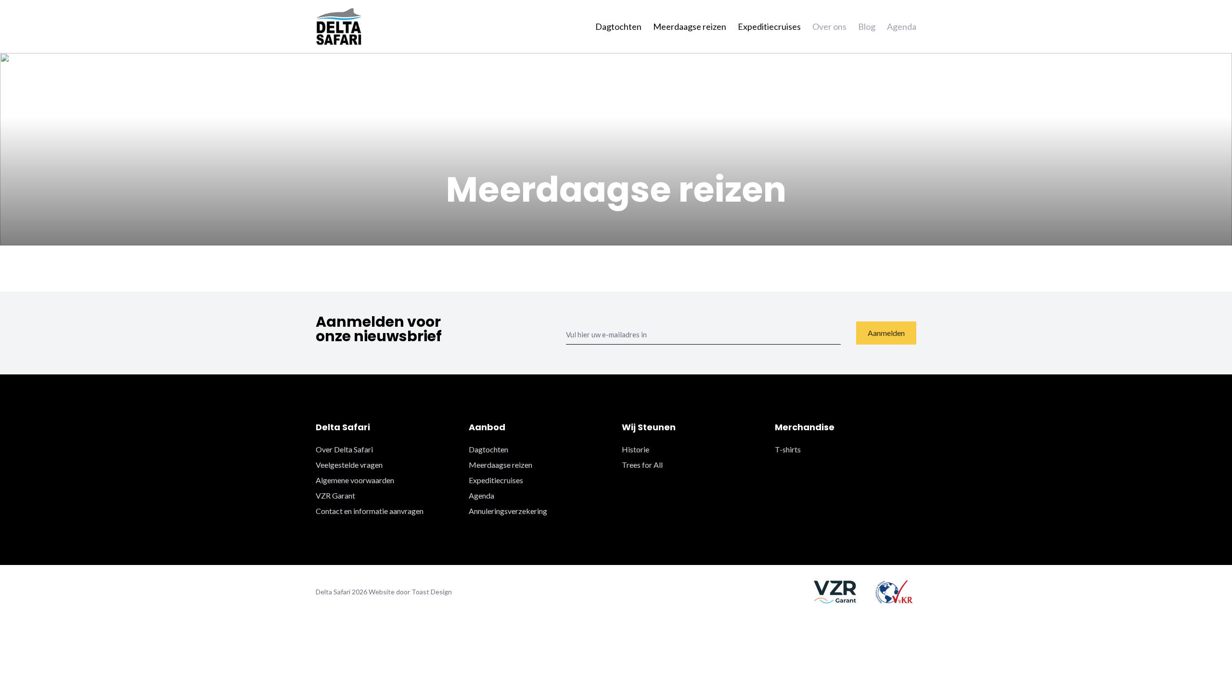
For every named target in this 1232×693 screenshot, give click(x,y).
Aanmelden (886, 332)
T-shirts (788, 449)
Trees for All (642, 464)
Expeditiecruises (769, 26)
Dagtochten (618, 26)
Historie (635, 449)
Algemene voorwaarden (355, 480)
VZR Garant (335, 495)
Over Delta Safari (344, 449)
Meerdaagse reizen (689, 26)
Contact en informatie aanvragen (370, 510)
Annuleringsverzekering (508, 510)
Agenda (901, 26)
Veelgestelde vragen (349, 464)
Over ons (829, 26)
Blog (866, 26)
